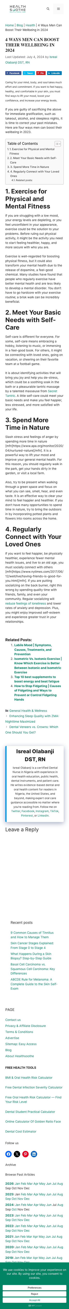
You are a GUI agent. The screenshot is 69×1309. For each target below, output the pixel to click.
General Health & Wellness (28, 710)
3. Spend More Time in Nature (29, 167)
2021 (9, 1236)
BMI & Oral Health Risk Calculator (28, 1077)
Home (9, 25)
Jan (17, 1183)
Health (30, 25)
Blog (20, 25)
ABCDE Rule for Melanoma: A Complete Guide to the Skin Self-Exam (34, 984)
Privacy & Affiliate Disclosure (25, 1026)
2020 (9, 1247)
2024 (9, 1205)
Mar (30, 1183)
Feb (23, 1183)
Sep (8, 1199)
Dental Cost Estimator (20, 1131)
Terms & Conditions (19, 1032)
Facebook (28, 811)
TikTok (54, 811)
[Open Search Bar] (48, 9)
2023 (9, 1215)
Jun (48, 1183)
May (42, 1183)
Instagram (42, 811)
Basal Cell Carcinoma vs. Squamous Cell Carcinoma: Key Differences (33, 969)
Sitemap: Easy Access (21, 1044)
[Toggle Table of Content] (56, 144)
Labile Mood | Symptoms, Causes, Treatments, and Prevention (33, 649)
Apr (35, 1183)
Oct (14, 1199)
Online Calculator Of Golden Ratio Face (33, 1121)
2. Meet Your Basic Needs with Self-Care (33, 160)
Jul (54, 1183)
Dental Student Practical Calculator (30, 1112)
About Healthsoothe (19, 1056)
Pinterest (27, 815)
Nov (20, 1199)
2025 (9, 1194)
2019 (9, 1258)
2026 (9, 1183)
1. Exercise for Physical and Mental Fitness (32, 151)
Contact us (13, 1020)
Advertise (12, 1038)
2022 (9, 1226)
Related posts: (24, 180)
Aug (60, 1183)
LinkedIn (43, 815)
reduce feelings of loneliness (25, 603)
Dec (27, 1199)
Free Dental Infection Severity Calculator (33, 1087)
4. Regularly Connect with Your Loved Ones (34, 174)
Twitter (15, 811)
